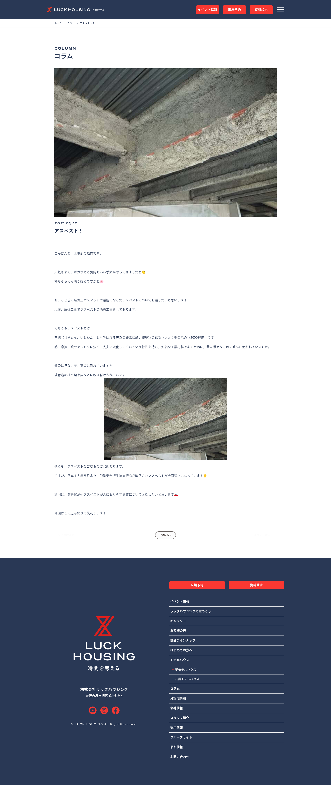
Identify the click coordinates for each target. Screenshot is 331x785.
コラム (71, 23)
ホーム (58, 23)
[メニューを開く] (280, 9)
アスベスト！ (87, 23)
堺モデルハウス (185, 669)
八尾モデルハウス (187, 679)
